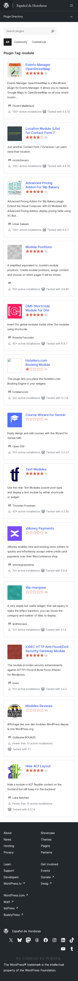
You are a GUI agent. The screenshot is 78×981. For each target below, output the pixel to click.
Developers (11, 877)
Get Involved (49, 864)
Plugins (45, 846)
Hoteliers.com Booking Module (38, 363)
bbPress (11, 908)
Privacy (9, 852)
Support (9, 870)
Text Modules (36, 469)
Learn (7, 864)
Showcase (48, 833)
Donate (47, 877)
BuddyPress (13, 915)
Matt (9, 902)
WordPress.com (16, 895)
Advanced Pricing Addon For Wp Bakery (42, 185)
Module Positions (39, 247)
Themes (46, 839)
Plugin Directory (13, 16)
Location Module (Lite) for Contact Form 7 (43, 131)
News (7, 839)
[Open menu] (72, 5)
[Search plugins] (52, 31)
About (8, 833)
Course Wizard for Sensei (45, 415)
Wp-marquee (36, 587)
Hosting (9, 846)
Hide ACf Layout (38, 766)
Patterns (46, 852)
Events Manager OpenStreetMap (38, 67)
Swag (46, 883)
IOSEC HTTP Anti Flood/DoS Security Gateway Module (47, 649)
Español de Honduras (26, 931)
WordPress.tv (14, 883)
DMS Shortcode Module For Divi (38, 308)
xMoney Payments (40, 528)
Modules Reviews (39, 706)
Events (45, 870)
